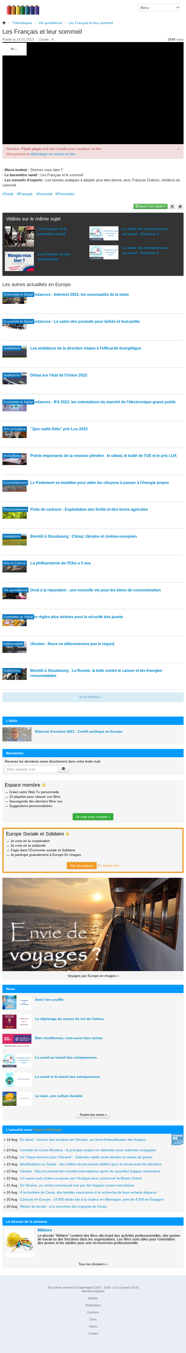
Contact (93, 1333)
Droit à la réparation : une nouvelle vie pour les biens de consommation (95, 590)
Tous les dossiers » (93, 1264)
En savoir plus (108, 865)
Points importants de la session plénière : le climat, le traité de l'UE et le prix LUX (103, 456)
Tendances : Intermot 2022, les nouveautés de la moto (79, 294)
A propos (93, 1312)
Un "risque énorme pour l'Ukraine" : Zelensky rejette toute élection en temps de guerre (86, 1157)
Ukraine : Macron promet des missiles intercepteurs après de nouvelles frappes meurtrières (90, 1171)
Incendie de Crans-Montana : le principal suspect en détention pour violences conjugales (88, 1150)
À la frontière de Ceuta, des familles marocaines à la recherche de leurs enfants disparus (88, 1192)
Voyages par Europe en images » (93, 976)
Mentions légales (93, 1291)
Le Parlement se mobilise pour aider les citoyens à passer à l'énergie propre (99, 483)
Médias (93, 1298)
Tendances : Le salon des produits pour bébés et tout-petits (85, 321)
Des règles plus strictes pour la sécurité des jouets (76, 617)
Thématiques (22, 23)
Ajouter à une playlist (151, 206)
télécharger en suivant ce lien (52, 154)
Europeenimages (26, 7)
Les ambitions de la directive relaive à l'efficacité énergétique (85, 348)
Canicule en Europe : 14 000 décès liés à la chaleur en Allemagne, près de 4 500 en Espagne (91, 1199)
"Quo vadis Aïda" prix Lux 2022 (59, 429)
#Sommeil (44, 194)
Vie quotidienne (50, 23)
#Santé (8, 194)
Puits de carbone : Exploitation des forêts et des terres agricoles (89, 509)
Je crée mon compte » (93, 817)
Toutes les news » (93, 1114)
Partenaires (93, 1305)
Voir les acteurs (81, 866)
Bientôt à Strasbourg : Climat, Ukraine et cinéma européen (83, 536)
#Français (25, 194)
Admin (93, 1326)
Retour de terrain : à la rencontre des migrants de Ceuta (63, 1206)
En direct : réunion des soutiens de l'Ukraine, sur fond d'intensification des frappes (83, 1140)
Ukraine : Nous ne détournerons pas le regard (72, 644)
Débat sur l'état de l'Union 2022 (58, 375)
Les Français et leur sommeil (91, 23)
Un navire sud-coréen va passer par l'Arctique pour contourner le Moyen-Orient (81, 1178)
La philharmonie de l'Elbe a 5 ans (60, 563)
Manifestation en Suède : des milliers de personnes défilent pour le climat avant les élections (91, 1164)
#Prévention (64, 194)
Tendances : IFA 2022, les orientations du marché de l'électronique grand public (103, 402)
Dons (93, 1319)
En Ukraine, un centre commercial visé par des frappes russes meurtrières (77, 1185)
